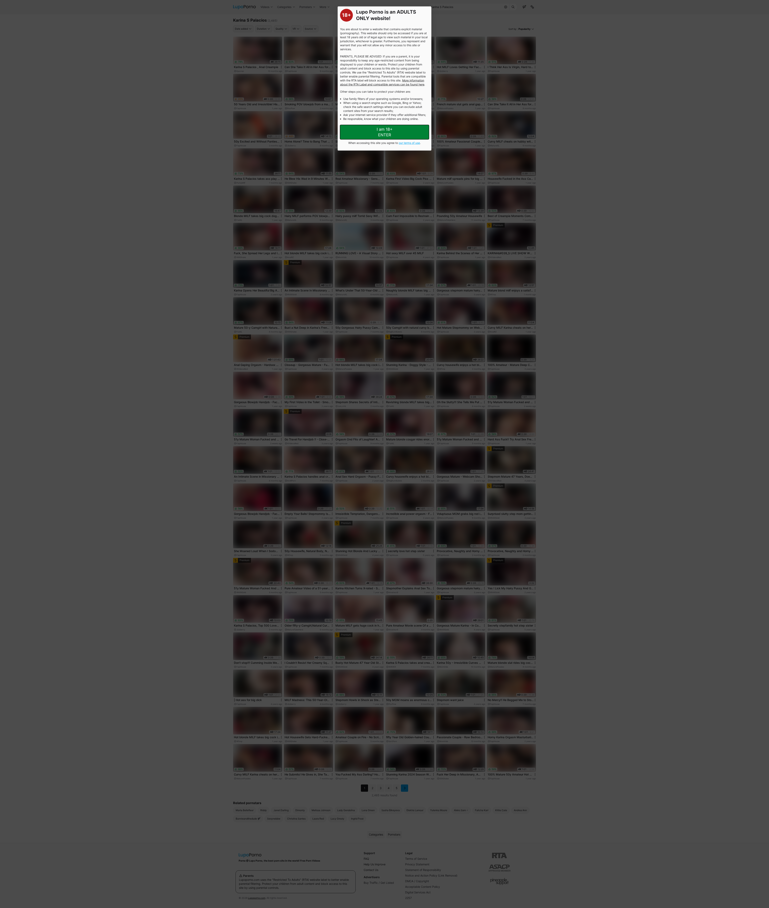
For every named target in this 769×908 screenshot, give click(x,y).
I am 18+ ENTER (385, 132)
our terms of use (409, 143)
